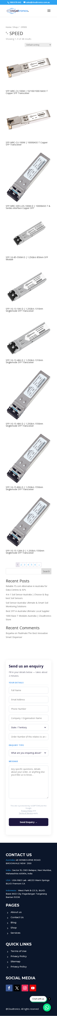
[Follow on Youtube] (32, 988)
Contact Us (17, 917)
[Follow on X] (17, 988)
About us (16, 912)
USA (8, 880)
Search (46, 571)
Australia (10, 860)
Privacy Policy (26, 811)
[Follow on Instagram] (25, 988)
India (8, 870)
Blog (13, 922)
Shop (15, 27)
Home (8, 27)
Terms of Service (26, 813)
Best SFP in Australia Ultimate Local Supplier (27, 611)
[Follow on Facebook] (9, 988)
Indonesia (11, 890)
